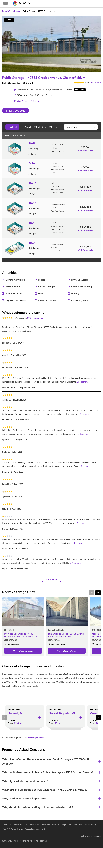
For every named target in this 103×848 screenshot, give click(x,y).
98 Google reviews (35, 318)
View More (51, 579)
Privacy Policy (90, 825)
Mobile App (35, 825)
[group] (12, 127)
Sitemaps (62, 825)
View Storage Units (23, 650)
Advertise (46, 825)
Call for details (85, 150)
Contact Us (18, 825)
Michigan (17, 11)
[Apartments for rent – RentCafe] (21, 3)
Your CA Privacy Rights (13, 829)
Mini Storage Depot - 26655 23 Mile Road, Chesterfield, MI (66, 635)
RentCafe (6, 11)
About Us (7, 825)
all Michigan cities (35, 737)
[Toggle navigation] (5, 3)
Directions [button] (79, 90)
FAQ (26, 825)
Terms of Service (75, 825)
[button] (15, 110)
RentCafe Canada (93, 836)
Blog (54, 825)
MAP (9, 20)
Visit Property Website (28, 101)
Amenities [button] (71, 127)
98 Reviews (96, 83)
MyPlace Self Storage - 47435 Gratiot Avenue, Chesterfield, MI (20, 635)
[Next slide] (97, 44)
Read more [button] (83, 382)
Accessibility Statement (35, 829)
